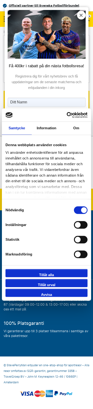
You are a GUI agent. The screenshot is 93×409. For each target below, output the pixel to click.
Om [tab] (76, 128)
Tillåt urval (46, 285)
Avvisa (46, 295)
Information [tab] (46, 128)
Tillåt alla (46, 275)
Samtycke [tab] (17, 128)
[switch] (81, 225)
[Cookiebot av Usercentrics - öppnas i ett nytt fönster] (67, 115)
